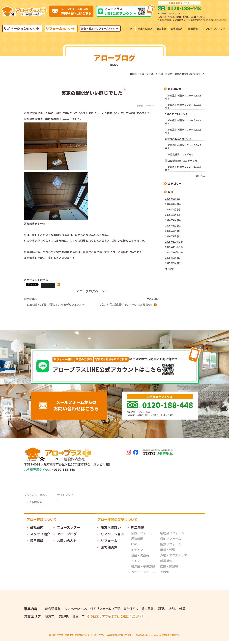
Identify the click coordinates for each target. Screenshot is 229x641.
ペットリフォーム (143, 572)
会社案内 (36, 527)
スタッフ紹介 (40, 533)
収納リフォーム (170, 538)
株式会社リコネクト (171, 634)
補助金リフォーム (172, 533)
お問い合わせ (67, 540)
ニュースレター (194, 32)
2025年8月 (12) (173, 263)
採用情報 (215, 32)
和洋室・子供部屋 (143, 566)
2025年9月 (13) (173, 257)
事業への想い (111, 527)
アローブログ (67, 533)
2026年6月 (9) (172, 209)
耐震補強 (166, 560)
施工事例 (137, 527)
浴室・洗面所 (140, 555)
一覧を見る (199, 175)
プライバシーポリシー (37, 495)
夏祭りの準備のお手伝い (178, 139)
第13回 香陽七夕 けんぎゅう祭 (181, 160)
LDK (134, 544)
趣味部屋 (137, 538)
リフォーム (109, 540)
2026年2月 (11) (173, 231)
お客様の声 (109, 547)
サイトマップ (65, 495)
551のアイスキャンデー (177, 114)
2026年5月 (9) (172, 214)
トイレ (135, 560)
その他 (164, 572)
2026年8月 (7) (172, 198)
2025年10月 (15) (174, 252)
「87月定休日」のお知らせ (180, 154)
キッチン (137, 549)
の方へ (19, 28)
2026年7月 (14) (173, 204)
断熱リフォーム (170, 544)
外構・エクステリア (173, 555)
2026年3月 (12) (173, 225)
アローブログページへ (92, 291)
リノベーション (112, 533)
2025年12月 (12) (174, 241)
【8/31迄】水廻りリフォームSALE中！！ (183, 97)
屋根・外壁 (167, 549)
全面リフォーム (141, 533)
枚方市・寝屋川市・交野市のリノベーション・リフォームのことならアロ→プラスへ (95, 634)
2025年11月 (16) (174, 247)
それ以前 (170, 268)
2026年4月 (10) (173, 220)
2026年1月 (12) (173, 236)
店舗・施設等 (169, 566)
